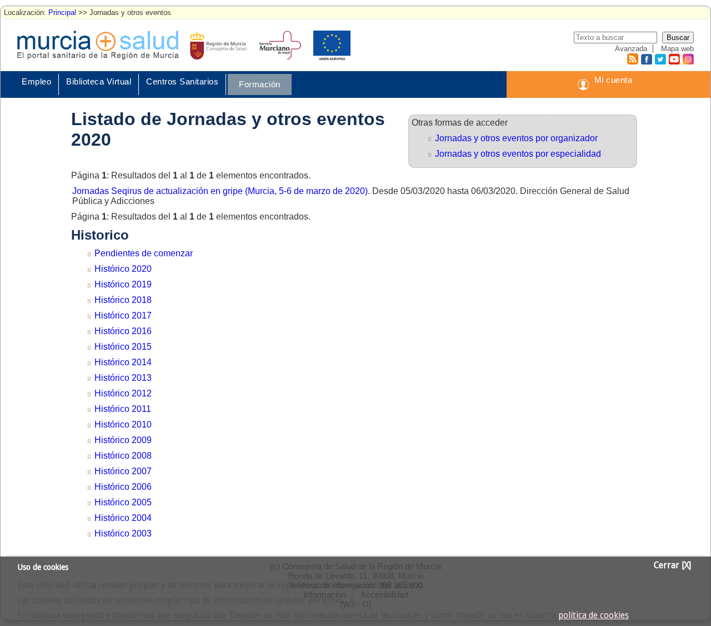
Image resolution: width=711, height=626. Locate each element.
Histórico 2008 (123, 455)
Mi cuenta (613, 80)
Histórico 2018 (123, 300)
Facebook (645, 58)
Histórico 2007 (123, 471)
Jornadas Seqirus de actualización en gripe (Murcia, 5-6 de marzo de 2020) (220, 191)
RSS (632, 58)
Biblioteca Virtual (98, 81)
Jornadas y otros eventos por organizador (516, 138)
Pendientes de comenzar (143, 253)
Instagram (688, 58)
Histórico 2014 (123, 362)
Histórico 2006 (123, 486)
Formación (260, 84)
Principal (62, 12)
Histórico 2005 (123, 502)
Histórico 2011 (122, 409)
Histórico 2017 (123, 315)
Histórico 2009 (123, 440)
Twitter (660, 58)
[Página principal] (97, 45)
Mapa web (677, 48)
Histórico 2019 (123, 284)
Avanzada (631, 48)
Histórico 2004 (123, 518)
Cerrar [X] (672, 565)
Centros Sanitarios (182, 81)
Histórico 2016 (123, 331)
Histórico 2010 (123, 424)
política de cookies (593, 615)
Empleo (36, 81)
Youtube (674, 58)
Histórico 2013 (123, 377)
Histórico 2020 (123, 269)
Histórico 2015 (123, 346)
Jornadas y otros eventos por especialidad (518, 153)
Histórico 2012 (123, 393)
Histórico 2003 (123, 533)
